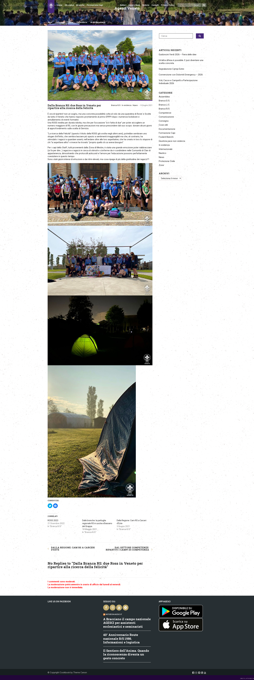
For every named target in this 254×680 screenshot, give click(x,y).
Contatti (155, 5)
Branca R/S (116, 105)
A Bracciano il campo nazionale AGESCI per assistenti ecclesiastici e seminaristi (127, 622)
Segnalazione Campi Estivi (171, 69)
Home (59, 5)
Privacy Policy (168, 5)
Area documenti (97, 22)
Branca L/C (164, 104)
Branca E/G (164, 100)
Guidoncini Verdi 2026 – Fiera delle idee (177, 54)
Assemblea (164, 96)
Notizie (145, 5)
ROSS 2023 (53, 520)
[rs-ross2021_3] (100, 65)
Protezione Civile (167, 161)
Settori (123, 5)
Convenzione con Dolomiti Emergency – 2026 (181, 74)
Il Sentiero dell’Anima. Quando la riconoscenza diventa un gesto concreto (126, 654)
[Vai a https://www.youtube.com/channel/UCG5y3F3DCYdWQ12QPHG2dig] (205, 672)
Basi (50, 22)
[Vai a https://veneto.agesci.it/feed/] (202, 672)
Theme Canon (80, 672)
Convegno (164, 121)
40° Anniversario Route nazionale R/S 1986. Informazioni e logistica (121, 638)
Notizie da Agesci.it (114, 614)
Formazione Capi (95, 5)
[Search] (204, 5)
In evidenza (126, 105)
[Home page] (51, 7)
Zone (70, 22)
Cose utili (163, 125)
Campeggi (60, 22)
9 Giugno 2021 (146, 105)
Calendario (82, 22)
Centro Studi (134, 5)
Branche (80, 5)
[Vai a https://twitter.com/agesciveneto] (199, 672)
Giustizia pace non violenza (172, 141)
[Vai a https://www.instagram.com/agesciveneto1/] (196, 672)
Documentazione (167, 129)
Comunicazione (166, 116)
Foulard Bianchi (166, 137)
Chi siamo (69, 5)
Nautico (162, 153)
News (135, 105)
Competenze (165, 113)
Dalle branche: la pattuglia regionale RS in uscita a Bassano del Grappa (97, 523)
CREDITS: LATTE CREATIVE (247, 678)
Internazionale (165, 149)
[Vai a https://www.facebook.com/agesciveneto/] (193, 672)
